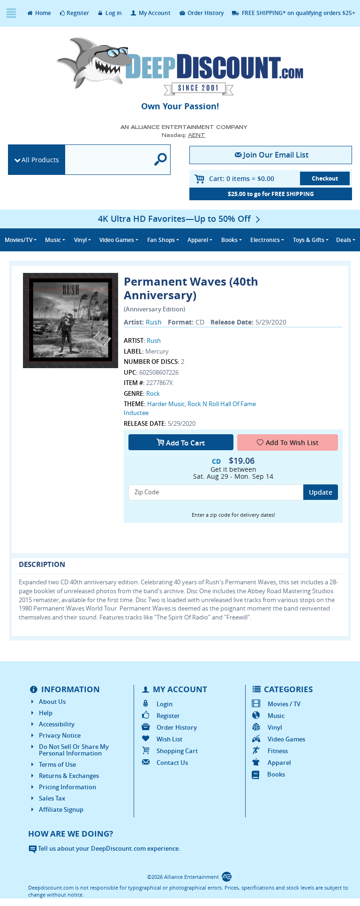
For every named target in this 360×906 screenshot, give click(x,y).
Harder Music (166, 404)
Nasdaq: (183, 134)
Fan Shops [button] (161, 240)
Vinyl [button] (80, 240)
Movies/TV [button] (18, 240)
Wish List (169, 739)
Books (276, 774)
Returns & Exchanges (69, 775)
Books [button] (229, 240)
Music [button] (53, 240)
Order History (205, 13)
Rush (154, 321)
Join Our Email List (275, 155)
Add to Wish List (292, 442)
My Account (154, 13)
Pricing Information (67, 787)
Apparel (279, 762)
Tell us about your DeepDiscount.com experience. (108, 848)
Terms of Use (57, 764)
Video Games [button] (116, 240)
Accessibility (57, 724)
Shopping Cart (177, 751)
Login (164, 704)
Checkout (325, 178)
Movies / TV (284, 704)
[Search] (161, 159)
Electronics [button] (265, 240)
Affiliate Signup (61, 809)
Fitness (278, 751)
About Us (52, 701)
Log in (113, 13)
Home (42, 13)
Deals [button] (343, 240)
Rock (153, 393)
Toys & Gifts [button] (308, 240)
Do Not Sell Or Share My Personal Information (74, 749)
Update (320, 492)
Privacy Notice (60, 735)
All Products (40, 159)
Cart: (241, 178)
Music (276, 715)
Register (78, 13)
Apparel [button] (198, 240)
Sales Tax (52, 798)
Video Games (286, 739)
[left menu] (11, 13)
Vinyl (275, 727)
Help (45, 713)
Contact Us (172, 762)
